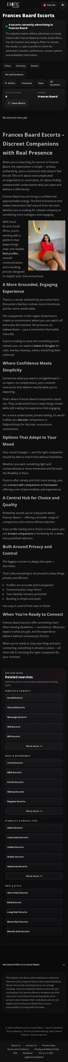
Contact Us (31, 1045)
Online (11, 83)
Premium (27, 83)
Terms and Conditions (18, 1049)
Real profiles (10, 253)
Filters (8, 65)
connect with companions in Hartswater (33, 485)
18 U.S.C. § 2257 (45, 1053)
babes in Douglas (44, 346)
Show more (32, 746)
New (40, 83)
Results (34, 65)
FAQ (15, 1053)
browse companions (21, 533)
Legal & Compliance (34, 1057)
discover (23, 420)
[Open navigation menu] (62, 5)
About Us (15, 1045)
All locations (55, 83)
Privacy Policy (48, 1045)
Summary (21, 65)
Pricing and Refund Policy (46, 1049)
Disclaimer (28, 1053)
